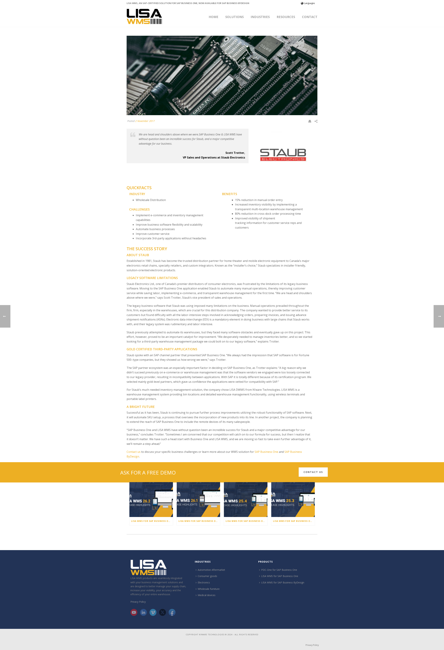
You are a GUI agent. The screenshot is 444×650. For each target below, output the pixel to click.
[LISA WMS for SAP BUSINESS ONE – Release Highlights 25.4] (245, 499)
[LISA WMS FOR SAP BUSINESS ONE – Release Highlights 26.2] (151, 499)
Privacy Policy (138, 601)
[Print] (309, 121)
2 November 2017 (145, 121)
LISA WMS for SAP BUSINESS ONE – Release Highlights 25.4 (246, 521)
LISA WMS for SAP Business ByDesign (282, 582)
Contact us (133, 452)
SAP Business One (266, 452)
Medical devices (206, 595)
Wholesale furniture (209, 589)
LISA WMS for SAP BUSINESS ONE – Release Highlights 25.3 (294, 521)
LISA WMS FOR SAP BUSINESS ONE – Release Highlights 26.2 (152, 521)
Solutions (234, 17)
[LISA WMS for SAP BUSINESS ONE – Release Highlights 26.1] (198, 499)
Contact (309, 17)
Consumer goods (207, 576)
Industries (260, 17)
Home (213, 17)
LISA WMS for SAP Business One (279, 576)
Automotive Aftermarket (211, 569)
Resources (286, 17)
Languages (309, 3)
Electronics (204, 582)
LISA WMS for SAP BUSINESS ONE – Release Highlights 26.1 (199, 521)
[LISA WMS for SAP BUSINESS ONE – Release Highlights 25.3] (293, 499)
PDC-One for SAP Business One (279, 569)
